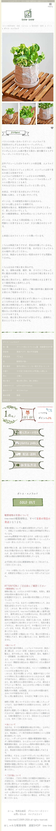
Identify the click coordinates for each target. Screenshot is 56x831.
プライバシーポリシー (38, 810)
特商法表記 (20, 810)
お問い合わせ (20, 814)
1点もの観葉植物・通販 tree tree (15, 26)
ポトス (49, 26)
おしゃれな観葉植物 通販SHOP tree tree (28, 825)
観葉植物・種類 (37, 26)
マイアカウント (35, 814)
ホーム (11, 810)
